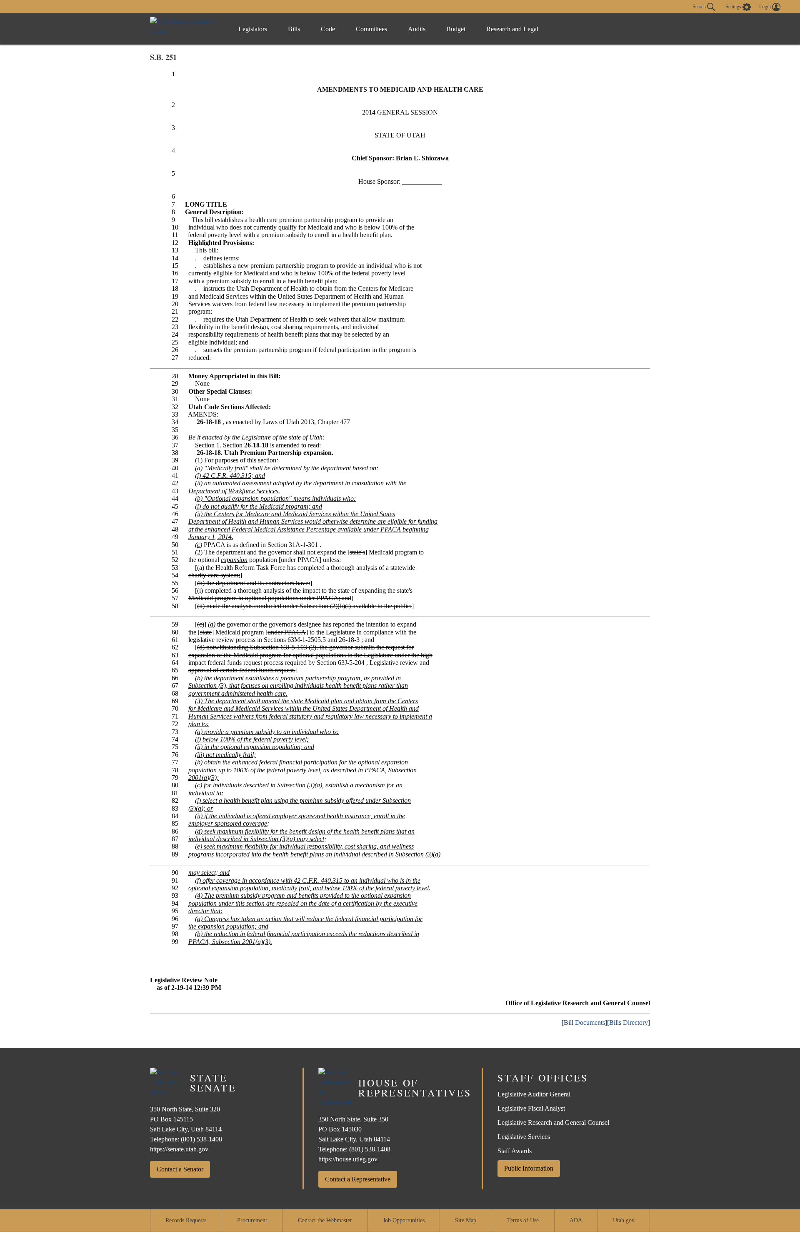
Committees (371, 28)
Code (328, 28)
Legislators (252, 28)
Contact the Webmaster (325, 1220)
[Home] (185, 29)
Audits (416, 28)
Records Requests (185, 1220)
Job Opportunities (404, 1220)
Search (699, 6)
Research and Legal (512, 28)
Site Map (465, 1220)
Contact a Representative (357, 1179)
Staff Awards (515, 1150)
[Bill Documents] (584, 1022)
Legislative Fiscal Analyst (531, 1108)
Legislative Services (524, 1136)
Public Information (528, 1168)
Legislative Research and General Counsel (553, 1122)
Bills (294, 28)
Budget (455, 28)
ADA (576, 1220)
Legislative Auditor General (534, 1094)
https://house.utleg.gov (348, 1159)
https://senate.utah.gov (179, 1149)
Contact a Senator (180, 1169)
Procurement (252, 1220)
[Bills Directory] (628, 1022)
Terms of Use (523, 1220)
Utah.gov (624, 1220)
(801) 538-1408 (201, 1139)
